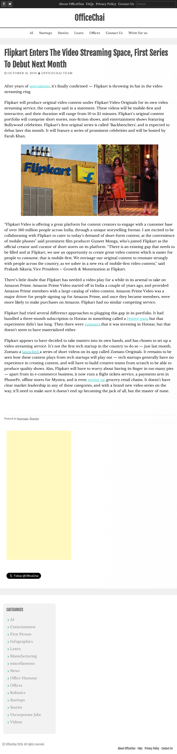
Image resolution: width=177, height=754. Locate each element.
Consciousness (22, 627)
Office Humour (23, 678)
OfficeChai (90, 18)
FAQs (90, 4)
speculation (40, 86)
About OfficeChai (71, 4)
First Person (20, 634)
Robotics (17, 693)
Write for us (137, 33)
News (15, 671)
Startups (45, 33)
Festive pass (137, 318)
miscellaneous (22, 663)
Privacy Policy (106, 4)
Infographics (21, 641)
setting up (97, 380)
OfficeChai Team (57, 73)
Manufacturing (23, 656)
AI (31, 33)
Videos (16, 722)
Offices (94, 33)
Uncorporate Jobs (25, 714)
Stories (63, 33)
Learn (79, 33)
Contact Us (126, 4)
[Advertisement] (38, 495)
